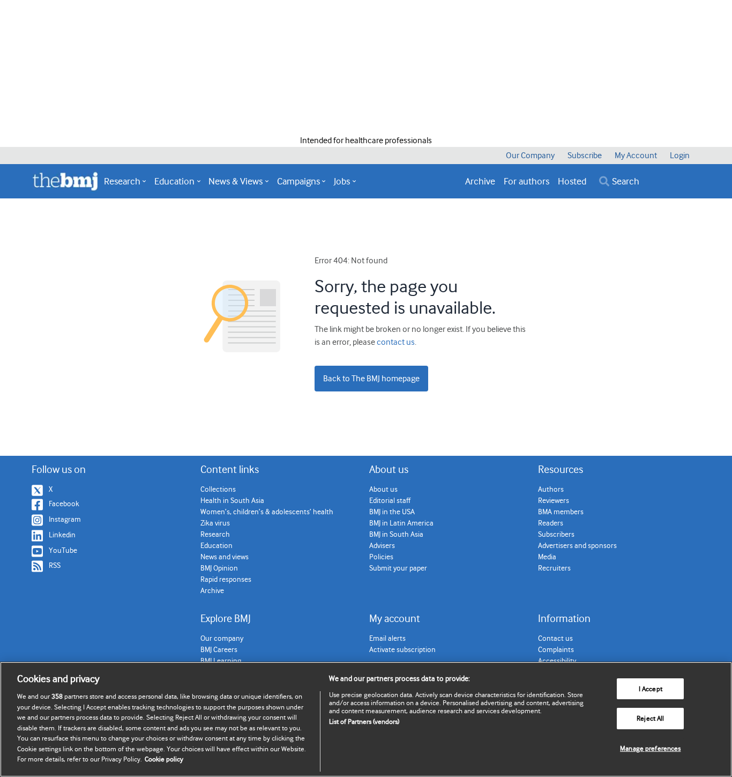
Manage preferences (650, 748)
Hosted (572, 181)
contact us (396, 342)
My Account (636, 155)
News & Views (235, 181)
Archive (480, 181)
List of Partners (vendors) (364, 721)
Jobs (342, 181)
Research (122, 181)
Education (174, 181)
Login (680, 155)
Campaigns (298, 181)
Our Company (530, 155)
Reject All (650, 718)
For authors (526, 181)
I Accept (650, 689)
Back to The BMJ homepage (371, 378)
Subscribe (584, 155)
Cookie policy (164, 759)
